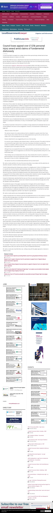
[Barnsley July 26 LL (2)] (14, 338)
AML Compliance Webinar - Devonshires (36, 435)
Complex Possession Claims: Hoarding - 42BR (37, 431)
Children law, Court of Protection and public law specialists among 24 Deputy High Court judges (25, 274)
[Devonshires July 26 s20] (39, 386)
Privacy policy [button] (4, 511)
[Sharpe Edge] (39, 323)
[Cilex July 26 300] (39, 291)
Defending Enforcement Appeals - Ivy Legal (36, 454)
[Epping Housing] (14, 324)
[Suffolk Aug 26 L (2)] (14, 310)
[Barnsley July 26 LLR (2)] (14, 372)
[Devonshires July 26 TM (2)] (39, 379)
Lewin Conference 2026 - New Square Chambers (37, 439)
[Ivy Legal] (14, 427)
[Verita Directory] (14, 420)
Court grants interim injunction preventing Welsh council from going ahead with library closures (25, 255)
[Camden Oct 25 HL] (14, 351)
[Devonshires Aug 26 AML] (39, 407)
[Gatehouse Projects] (39, 308)
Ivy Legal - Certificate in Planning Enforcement (37, 480)
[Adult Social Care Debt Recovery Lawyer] (14, 331)
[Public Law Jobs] (26, 39)
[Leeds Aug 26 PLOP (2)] (14, 358)
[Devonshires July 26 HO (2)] (39, 372)
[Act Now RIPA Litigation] (39, 348)
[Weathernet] (14, 413)
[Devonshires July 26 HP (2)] (39, 414)
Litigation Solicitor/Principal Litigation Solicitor (17, 388)
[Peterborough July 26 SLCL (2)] (14, 289)
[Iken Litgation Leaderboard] (26, 6)
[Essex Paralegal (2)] (14, 317)
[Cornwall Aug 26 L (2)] (14, 365)
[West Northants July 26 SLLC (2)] (14, 296)
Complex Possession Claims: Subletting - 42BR (37, 470)
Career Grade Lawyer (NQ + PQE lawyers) (16, 394)
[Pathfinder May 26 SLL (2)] (14, 303)
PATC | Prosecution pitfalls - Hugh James (36, 427)
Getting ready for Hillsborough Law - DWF (36, 443)
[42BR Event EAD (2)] (39, 421)
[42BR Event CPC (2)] (39, 400)
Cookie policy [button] (33, 510)
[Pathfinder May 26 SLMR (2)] (14, 379)
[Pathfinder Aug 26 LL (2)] (14, 344)
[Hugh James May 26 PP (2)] (39, 393)
